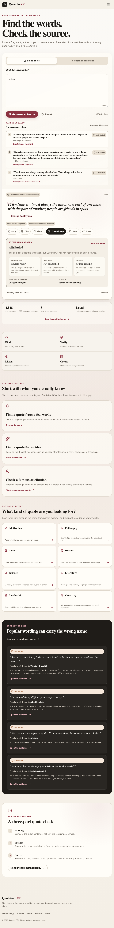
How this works (98, 243)
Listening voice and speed (57, 292)
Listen (40, 231)
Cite (27, 231)
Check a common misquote (18, 490)
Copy (13, 231)
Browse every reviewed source (21, 639)
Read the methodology (55, 319)
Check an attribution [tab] (84, 61)
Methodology (8, 913)
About (30, 913)
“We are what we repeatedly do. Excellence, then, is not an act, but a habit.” (56, 733)
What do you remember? (18, 70)
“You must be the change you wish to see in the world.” (43, 766)
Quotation (11, 898)
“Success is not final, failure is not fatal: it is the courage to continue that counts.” (54, 659)
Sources (20, 913)
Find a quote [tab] (33, 61)
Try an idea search (14, 457)
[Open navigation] (108, 4)
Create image (58, 231)
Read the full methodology (26, 867)
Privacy (38, 913)
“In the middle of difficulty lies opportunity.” (37, 697)
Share (88, 231)
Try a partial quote (14, 425)
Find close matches (20, 114)
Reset (48, 114)
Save (75, 231)
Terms (47, 913)
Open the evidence (18, 678)
